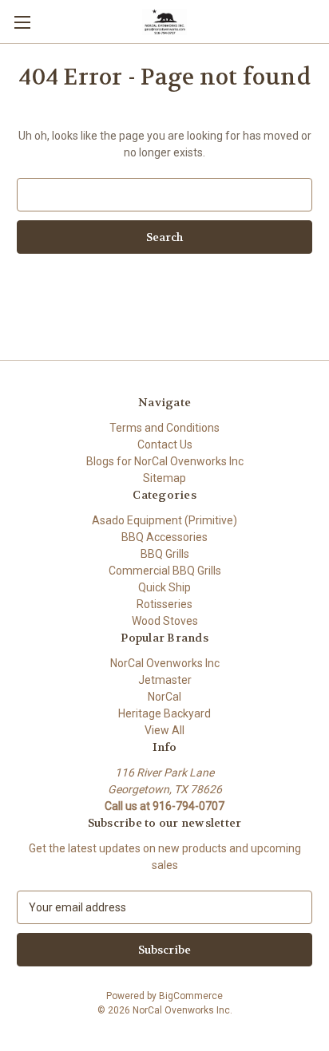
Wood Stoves (165, 620)
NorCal (164, 696)
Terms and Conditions (164, 427)
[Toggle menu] (22, 22)
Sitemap (164, 478)
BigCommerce (191, 996)
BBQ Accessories (164, 537)
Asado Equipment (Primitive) (164, 520)
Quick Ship (164, 587)
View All (164, 730)
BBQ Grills (165, 553)
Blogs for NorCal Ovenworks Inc (165, 461)
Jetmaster (165, 680)
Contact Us (164, 444)
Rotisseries (164, 604)
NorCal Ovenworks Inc (165, 663)
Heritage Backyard (164, 713)
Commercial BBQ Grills (165, 570)
